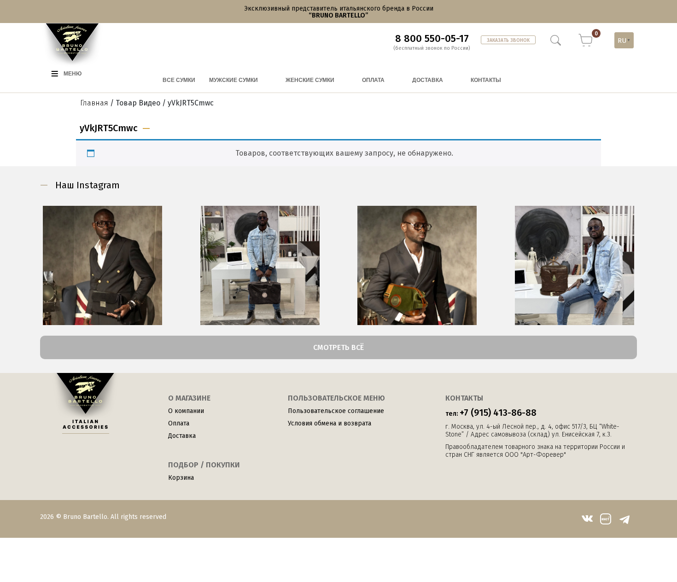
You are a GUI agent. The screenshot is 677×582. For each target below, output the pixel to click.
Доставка (182, 436)
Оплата (178, 423)
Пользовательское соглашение (336, 411)
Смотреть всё (338, 347)
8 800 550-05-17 (432, 38)
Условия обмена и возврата (329, 423)
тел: (491, 412)
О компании (186, 411)
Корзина (181, 478)
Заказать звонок (508, 40)
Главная (94, 103)
